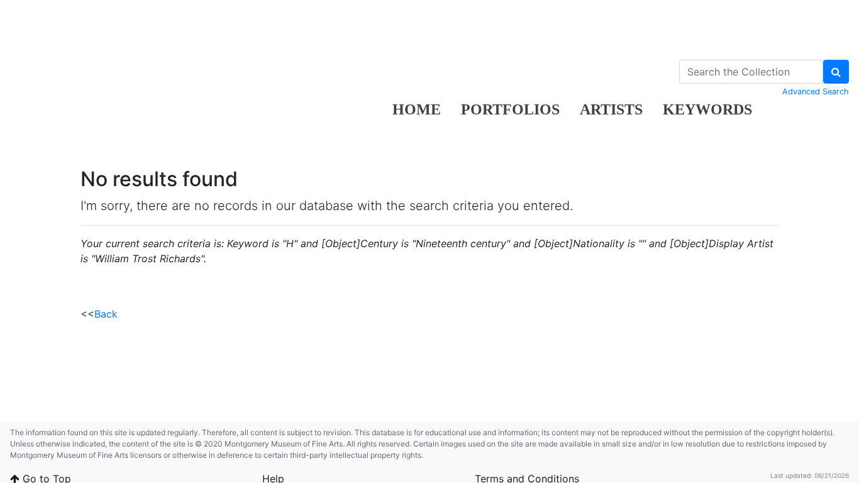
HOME (416, 109)
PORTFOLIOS (510, 109)
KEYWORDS (707, 109)
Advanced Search (815, 91)
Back (106, 314)
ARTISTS (611, 109)
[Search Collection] (836, 72)
